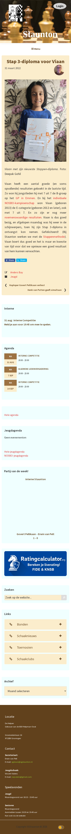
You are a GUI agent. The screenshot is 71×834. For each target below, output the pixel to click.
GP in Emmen (25, 198)
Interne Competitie (28, 355)
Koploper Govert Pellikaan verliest (27, 285)
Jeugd (13, 276)
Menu (37, 48)
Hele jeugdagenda (14, 451)
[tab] (35, 624)
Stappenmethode (54, 236)
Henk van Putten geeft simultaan (45, 290)
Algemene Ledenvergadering (33, 369)
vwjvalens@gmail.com (22, 777)
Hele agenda (11, 415)
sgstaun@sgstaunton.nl (22, 762)
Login (59, 6)
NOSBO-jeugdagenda (16, 455)
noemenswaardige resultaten (23, 217)
